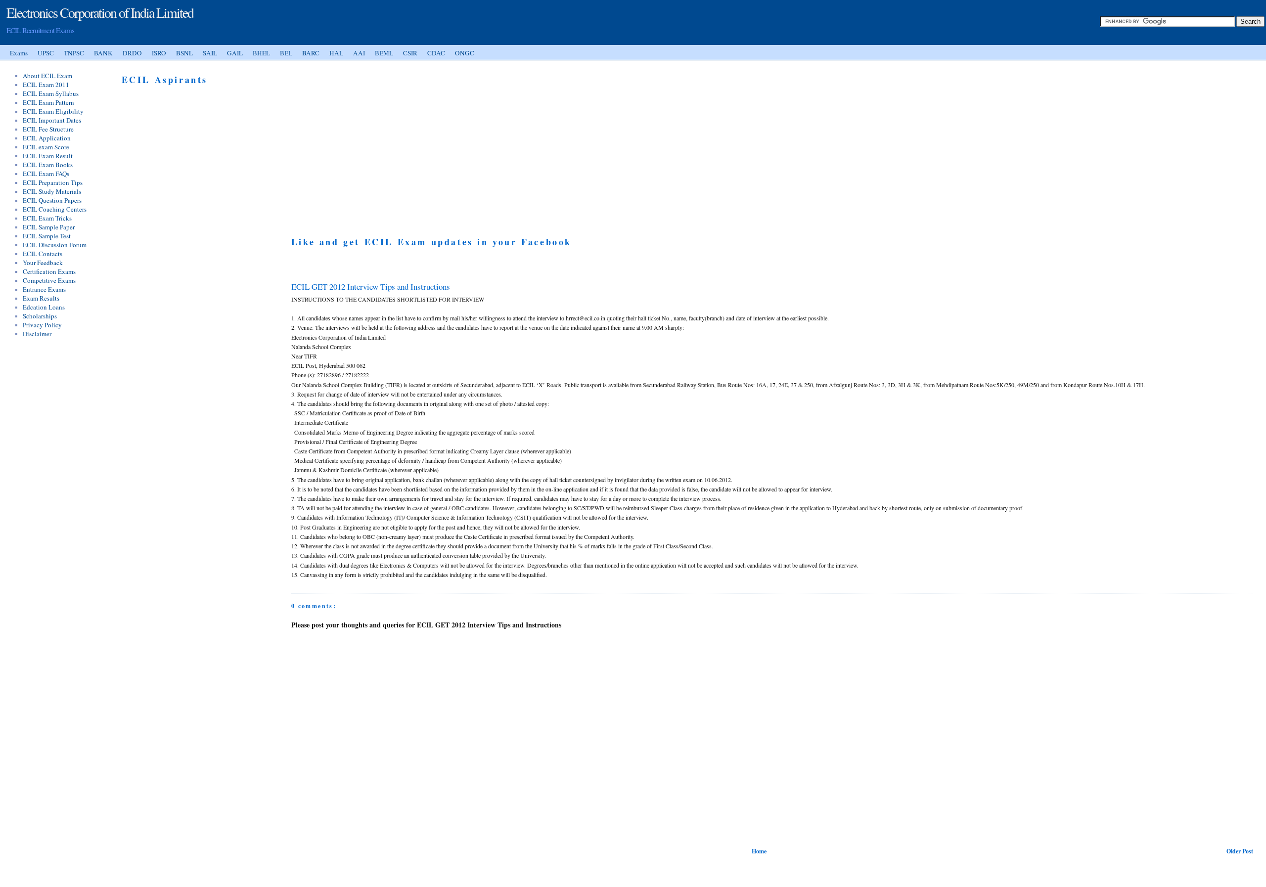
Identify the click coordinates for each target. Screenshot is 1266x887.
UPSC (46, 52)
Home (759, 851)
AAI (359, 52)
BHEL (261, 52)
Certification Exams (49, 271)
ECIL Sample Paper (49, 226)
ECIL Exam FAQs (46, 173)
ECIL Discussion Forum (55, 244)
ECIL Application (47, 137)
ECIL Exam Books (48, 164)
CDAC (436, 52)
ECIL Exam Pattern (48, 102)
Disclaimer (37, 333)
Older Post (1239, 851)
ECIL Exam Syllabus (51, 93)
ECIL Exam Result (48, 155)
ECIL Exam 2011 (46, 84)
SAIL (210, 52)
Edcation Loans (44, 307)
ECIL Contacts (42, 253)
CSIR (410, 52)
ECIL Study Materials (52, 191)
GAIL (235, 52)
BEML (384, 52)
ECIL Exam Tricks (47, 218)
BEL (286, 52)
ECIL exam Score (46, 146)
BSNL (184, 52)
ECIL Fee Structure (48, 129)
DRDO (132, 52)
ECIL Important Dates (52, 120)
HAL (336, 52)
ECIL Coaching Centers (55, 209)
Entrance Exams (44, 289)
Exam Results (41, 298)
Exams (19, 52)
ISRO (159, 52)
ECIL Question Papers (52, 200)
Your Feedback (43, 262)
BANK (103, 52)
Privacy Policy (42, 324)
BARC (310, 52)
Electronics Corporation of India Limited (99, 12)
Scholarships (40, 315)
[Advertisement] (374, 142)
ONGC (464, 52)
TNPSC (74, 52)
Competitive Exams (49, 280)
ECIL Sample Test (47, 235)
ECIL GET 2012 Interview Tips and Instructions (370, 286)
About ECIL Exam (47, 75)
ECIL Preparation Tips (53, 182)
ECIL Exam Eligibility (53, 111)
